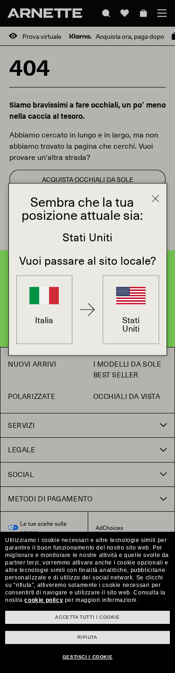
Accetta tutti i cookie (87, 617)
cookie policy (43, 600)
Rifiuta (87, 637)
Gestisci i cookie (87, 656)
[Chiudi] (155, 198)
